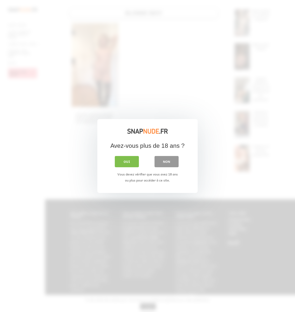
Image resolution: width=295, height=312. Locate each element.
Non (166, 161)
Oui (127, 161)
